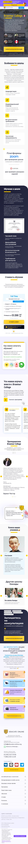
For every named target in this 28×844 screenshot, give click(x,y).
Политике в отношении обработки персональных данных (6, 841)
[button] (14, 5)
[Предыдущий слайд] (1, 476)
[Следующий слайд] (27, 476)
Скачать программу (15, 399)
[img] (5, 400)
